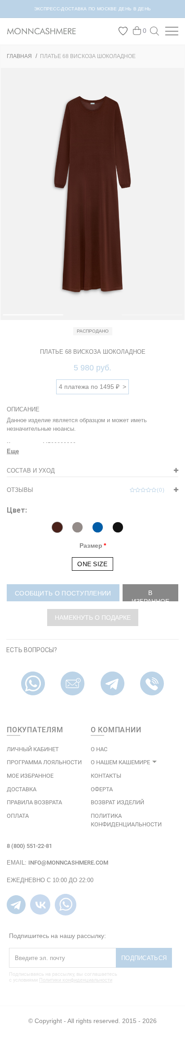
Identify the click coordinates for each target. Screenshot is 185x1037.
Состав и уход (31, 470)
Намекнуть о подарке (93, 617)
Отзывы (86, 490)
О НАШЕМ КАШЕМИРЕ (120, 762)
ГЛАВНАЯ (19, 56)
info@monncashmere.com (68, 862)
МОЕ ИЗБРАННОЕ (30, 775)
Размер (90, 545)
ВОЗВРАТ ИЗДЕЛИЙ (117, 802)
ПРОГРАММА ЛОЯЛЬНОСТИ (44, 762)
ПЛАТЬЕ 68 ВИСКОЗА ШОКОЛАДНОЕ (88, 56)
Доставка (21, 789)
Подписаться (144, 958)
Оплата (18, 815)
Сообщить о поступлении (63, 593)
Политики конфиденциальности (75, 980)
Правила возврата (34, 802)
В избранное (150, 595)
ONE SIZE (92, 564)
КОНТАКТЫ (106, 775)
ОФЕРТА (102, 789)
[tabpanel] (92, 194)
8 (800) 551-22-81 (29, 846)
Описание (23, 409)
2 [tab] (126, 318)
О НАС (99, 749)
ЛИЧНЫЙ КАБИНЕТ (33, 749)
